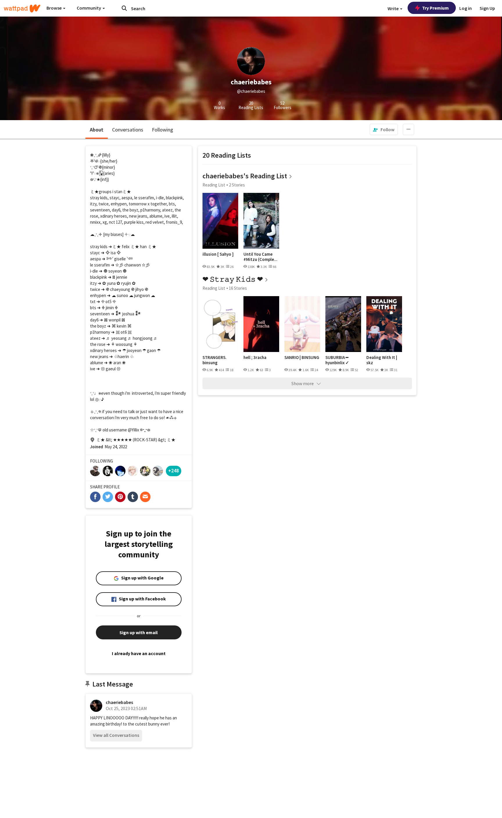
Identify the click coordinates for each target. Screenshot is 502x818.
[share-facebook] (95, 497)
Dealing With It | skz (381, 360)
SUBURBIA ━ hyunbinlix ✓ (337, 360)
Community (89, 8)
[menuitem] (384, 129)
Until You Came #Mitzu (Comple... (260, 257)
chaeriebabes (119, 702)
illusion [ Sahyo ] (218, 254)
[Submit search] (124, 8)
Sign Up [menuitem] (487, 8)
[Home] (22, 8)
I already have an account (139, 653)
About (96, 129)
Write (393, 8)
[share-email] (145, 497)
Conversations (127, 129)
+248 (173, 470)
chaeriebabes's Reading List (244, 175)
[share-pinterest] (120, 497)
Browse (54, 8)
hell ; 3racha (254, 357)
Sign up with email (138, 632)
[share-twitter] (108, 497)
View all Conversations (116, 735)
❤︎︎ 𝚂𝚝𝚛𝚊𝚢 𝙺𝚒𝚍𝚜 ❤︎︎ (232, 279)
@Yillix (133, 430)
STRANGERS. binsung (214, 360)
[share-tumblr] (133, 497)
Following (162, 129)
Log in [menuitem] (465, 8)
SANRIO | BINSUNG (301, 357)
